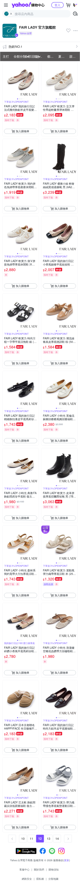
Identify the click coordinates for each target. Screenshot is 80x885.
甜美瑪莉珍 (73, 56)
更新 (66, 860)
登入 (57, 5)
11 (31, 838)
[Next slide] (36, 79)
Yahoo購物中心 (28, 5)
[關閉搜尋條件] (11, 13)
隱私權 (40, 879)
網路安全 (27, 879)
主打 (6, 56)
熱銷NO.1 (15, 46)
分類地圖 (53, 879)
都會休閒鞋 (51, 56)
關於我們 (39, 869)
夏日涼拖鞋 (62, 56)
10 (23, 838)
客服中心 (24, 869)
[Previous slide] (5, 79)
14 (57, 838)
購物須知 (54, 869)
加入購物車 (22, 131)
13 (48, 838)
